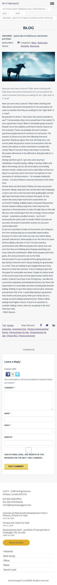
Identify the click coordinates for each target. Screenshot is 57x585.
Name (7, 413)
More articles (16, 542)
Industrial (8, 551)
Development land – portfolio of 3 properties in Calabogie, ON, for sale (26, 531)
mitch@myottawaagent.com (17, 505)
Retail (6, 565)
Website (8, 437)
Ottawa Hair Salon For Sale (16, 523)
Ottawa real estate (27, 335)
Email (7, 425)
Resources (34, 46)
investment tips (19, 329)
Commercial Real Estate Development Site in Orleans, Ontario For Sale (25, 514)
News (33, 42)
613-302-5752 (9, 501)
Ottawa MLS (12, 335)
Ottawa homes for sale (19, 332)
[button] (8, 374)
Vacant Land (9, 569)
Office (6, 560)
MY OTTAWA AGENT (10, 3)
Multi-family (9, 556)
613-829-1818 (9, 498)
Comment (9, 387)
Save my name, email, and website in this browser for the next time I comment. (24, 456)
